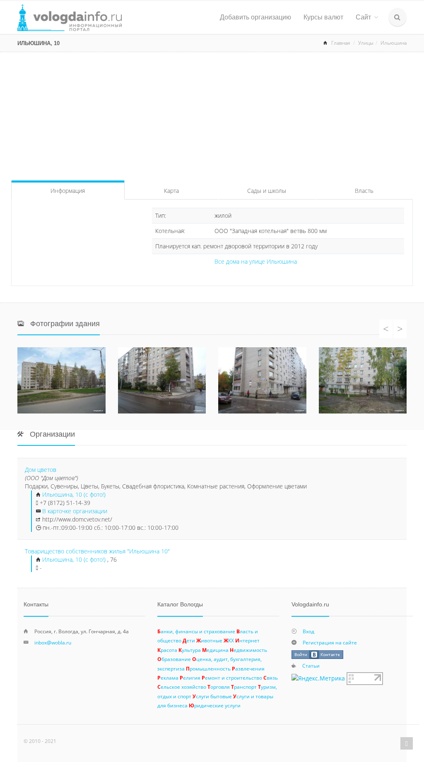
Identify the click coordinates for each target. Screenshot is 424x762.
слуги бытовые (212, 696)
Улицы (365, 42)
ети (189, 640)
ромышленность (208, 668)
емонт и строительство (232, 677)
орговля (218, 686)
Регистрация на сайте (330, 642)
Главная (340, 42)
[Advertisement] (212, 114)
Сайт (363, 17)
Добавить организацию (255, 17)
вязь (270, 677)
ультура (189, 650)
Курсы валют (323, 17)
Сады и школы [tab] (266, 191)
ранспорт (244, 686)
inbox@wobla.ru (52, 642)
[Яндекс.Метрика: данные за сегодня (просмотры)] (318, 678)
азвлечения (248, 668)
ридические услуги (215, 705)
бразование (174, 659)
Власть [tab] (364, 191)
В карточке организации (74, 511)
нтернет (247, 640)
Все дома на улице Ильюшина (255, 261)
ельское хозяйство (181, 686)
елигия (190, 677)
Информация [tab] (68, 191)
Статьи (311, 665)
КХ (229, 640)
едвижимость (248, 650)
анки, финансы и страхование (196, 631)
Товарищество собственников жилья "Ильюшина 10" (97, 551)
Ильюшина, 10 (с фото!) (74, 494)
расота (167, 650)
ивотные (209, 640)
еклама (167, 677)
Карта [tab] (171, 191)
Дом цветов (40, 470)
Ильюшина (394, 42)
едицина (215, 650)
